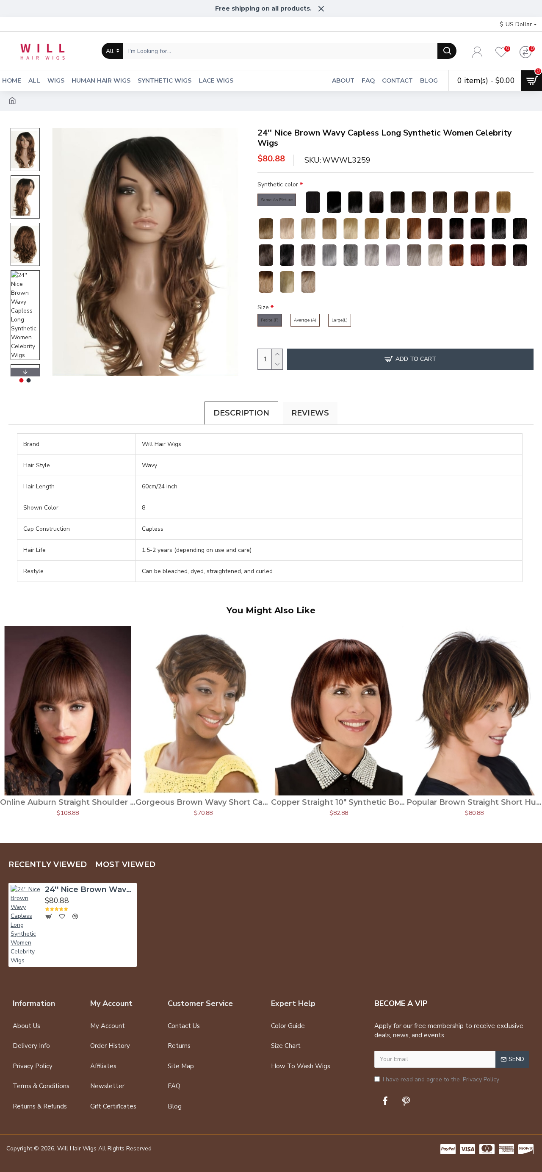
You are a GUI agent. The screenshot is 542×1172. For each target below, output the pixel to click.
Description (241, 413)
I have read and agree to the (441, 1079)
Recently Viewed (47, 864)
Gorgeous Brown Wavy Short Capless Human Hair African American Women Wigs (203, 802)
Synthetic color (277, 184)
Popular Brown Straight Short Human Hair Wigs (474, 802)
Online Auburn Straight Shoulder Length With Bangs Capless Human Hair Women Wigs (68, 802)
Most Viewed (125, 864)
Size (263, 307)
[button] (25, 130)
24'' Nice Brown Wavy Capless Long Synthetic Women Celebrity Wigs (89, 889)
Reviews (310, 413)
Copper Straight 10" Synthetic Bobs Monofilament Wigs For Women (338, 802)
